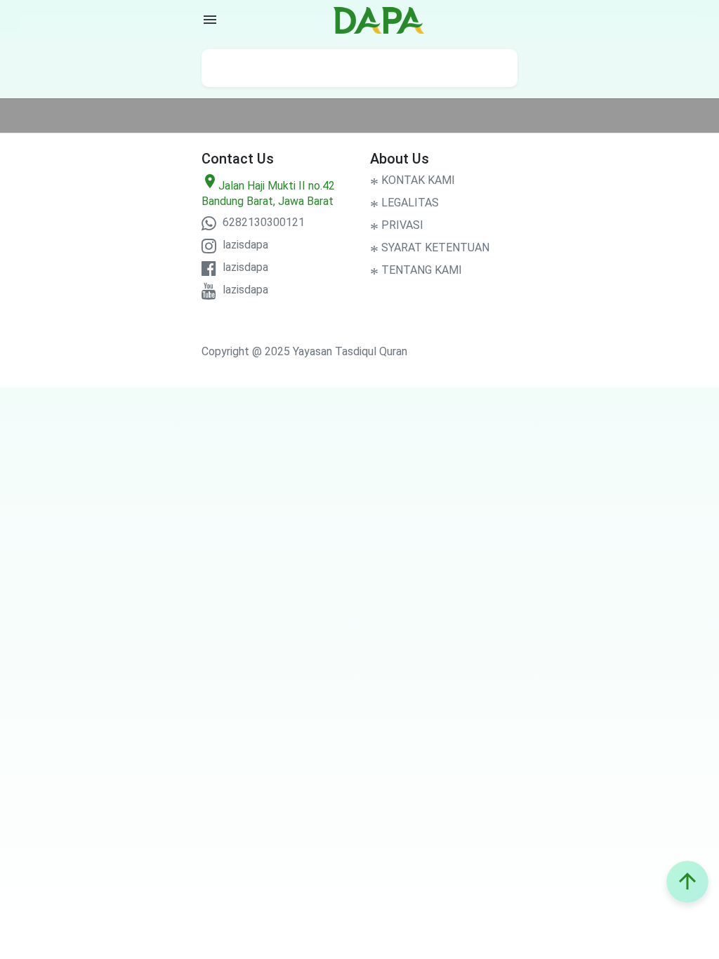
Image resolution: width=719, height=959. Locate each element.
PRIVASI (396, 225)
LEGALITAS (404, 202)
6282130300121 (262, 222)
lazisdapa (244, 244)
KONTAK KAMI (412, 180)
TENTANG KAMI (416, 270)
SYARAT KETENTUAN (429, 247)
